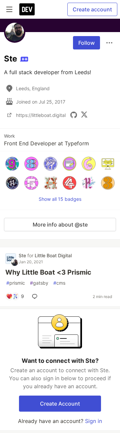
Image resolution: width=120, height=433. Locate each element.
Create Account (60, 403)
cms (59, 283)
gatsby (39, 283)
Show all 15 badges (60, 199)
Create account (92, 9)
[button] (12, 163)
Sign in (93, 421)
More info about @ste (60, 224)
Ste (23, 255)
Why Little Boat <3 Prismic (48, 272)
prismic (15, 283)
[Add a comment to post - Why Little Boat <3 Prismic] (36, 296)
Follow (86, 42)
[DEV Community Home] (27, 9)
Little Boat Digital (53, 255)
